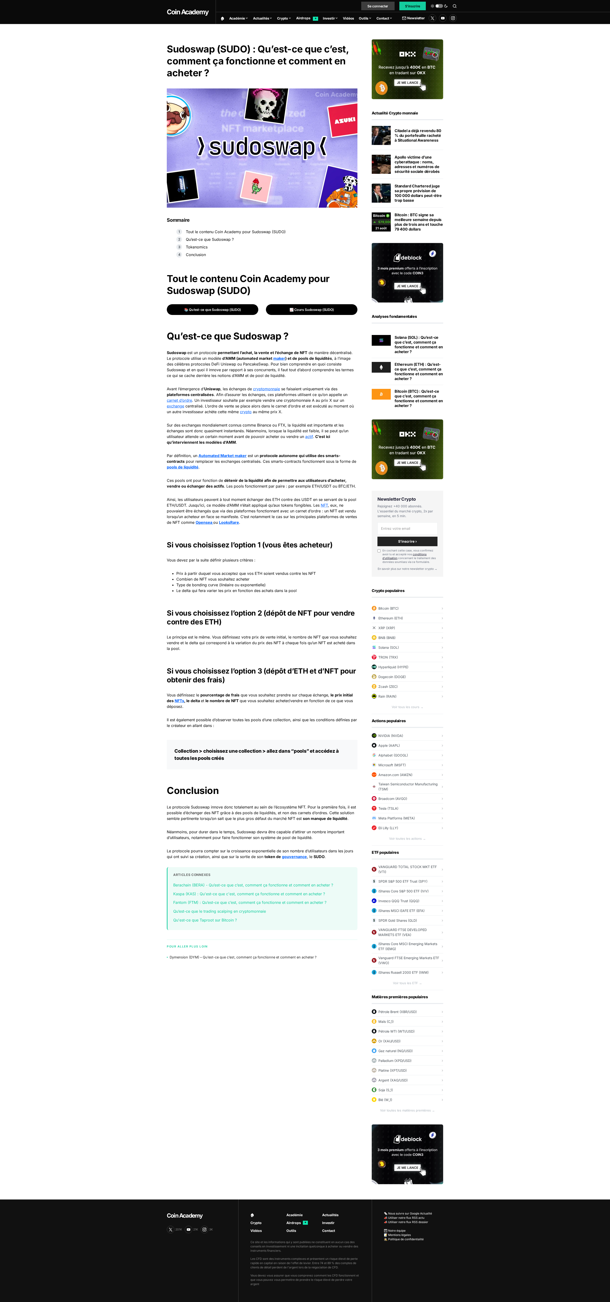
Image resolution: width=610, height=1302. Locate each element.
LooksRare (229, 522)
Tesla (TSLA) (388, 808)
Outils (291, 1231)
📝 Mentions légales (397, 1235)
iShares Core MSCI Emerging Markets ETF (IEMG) (407, 946)
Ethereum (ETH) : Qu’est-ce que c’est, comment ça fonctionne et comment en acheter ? (419, 371)
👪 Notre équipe (395, 1230)
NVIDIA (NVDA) (390, 736)
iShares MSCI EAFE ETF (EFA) (401, 911)
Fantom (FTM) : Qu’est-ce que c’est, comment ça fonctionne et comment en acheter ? (249, 902)
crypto (246, 411)
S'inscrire (412, 6)
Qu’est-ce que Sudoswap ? (210, 239)
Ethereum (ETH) (390, 618)
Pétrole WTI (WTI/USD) (396, 1031)
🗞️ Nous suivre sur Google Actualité (408, 1213)
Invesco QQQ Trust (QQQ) (398, 901)
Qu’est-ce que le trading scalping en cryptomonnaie (219, 911)
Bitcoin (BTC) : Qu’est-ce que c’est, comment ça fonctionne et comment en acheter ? (419, 398)
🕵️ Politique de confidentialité (404, 1239)
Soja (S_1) (385, 1090)
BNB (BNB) (387, 638)
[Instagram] (453, 18)
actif (309, 436)
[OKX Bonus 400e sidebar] (407, 69)
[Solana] (381, 340)
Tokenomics (197, 247)
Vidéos (256, 1231)
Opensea (204, 522)
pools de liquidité (182, 467)
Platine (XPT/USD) (392, 1070)
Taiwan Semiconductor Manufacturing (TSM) (408, 786)
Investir (328, 1223)
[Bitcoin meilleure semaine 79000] (381, 222)
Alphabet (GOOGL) (393, 755)
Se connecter (377, 6)
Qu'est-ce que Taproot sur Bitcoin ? (205, 920)
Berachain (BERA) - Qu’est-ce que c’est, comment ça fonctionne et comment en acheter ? (253, 885)
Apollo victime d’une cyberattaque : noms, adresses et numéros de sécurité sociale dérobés (417, 164)
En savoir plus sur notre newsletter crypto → (407, 569)
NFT (324, 505)
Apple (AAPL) (389, 745)
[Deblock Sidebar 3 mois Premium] (407, 272)
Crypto (256, 1223)
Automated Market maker (222, 455)
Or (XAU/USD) (389, 1041)
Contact (328, 1231)
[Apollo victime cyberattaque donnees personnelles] (381, 164)
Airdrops (296, 1223)
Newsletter (416, 18)
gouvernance (294, 856)
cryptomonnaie (266, 388)
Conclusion (196, 254)
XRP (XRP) (386, 628)
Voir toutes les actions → (407, 838)
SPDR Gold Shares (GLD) (397, 920)
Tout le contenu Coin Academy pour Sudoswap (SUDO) (236, 231)
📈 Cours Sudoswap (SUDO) (312, 310)
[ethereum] (381, 367)
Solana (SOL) (388, 647)
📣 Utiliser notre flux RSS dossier (406, 1222)
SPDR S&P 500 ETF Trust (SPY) (402, 881)
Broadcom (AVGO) (392, 799)
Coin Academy (187, 12)
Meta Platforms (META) (396, 818)
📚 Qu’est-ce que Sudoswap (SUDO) (212, 310)
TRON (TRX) (388, 657)
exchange (175, 406)
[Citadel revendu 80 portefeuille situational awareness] (381, 135)
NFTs (179, 700)
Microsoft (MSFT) (392, 765)
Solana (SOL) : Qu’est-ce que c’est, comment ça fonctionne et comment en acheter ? (419, 344)
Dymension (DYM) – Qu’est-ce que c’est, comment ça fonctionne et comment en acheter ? (243, 957)
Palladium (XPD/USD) (395, 1061)
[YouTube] (443, 18)
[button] (439, 6)
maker (279, 358)
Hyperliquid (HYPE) (393, 667)
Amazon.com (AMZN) (395, 775)
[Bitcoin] (381, 393)
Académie (294, 1215)
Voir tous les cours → (407, 707)
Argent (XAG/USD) (393, 1080)
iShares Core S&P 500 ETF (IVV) (403, 891)
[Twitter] (432, 18)
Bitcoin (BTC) (388, 608)
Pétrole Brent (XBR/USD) (397, 1012)
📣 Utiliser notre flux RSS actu (404, 1218)
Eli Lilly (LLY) (388, 828)
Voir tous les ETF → (407, 983)
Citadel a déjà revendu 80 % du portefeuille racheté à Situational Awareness (418, 135)
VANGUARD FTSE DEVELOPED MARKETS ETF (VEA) (402, 932)
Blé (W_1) (385, 1100)
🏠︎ (252, 1215)
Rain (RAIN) (387, 696)
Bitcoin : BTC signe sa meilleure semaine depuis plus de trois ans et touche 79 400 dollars (419, 222)
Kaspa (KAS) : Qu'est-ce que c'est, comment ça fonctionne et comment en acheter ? (249, 893)
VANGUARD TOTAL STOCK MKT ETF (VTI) (407, 869)
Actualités (330, 1215)
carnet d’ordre (179, 400)
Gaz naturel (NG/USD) (395, 1051)
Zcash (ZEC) (388, 686)
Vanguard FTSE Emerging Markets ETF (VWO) (408, 960)
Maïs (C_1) (386, 1021)
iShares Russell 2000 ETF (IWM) (403, 972)
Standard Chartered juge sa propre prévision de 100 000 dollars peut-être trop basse (418, 193)
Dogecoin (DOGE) (392, 677)
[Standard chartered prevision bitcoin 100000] (381, 193)
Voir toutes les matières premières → (407, 1110)
